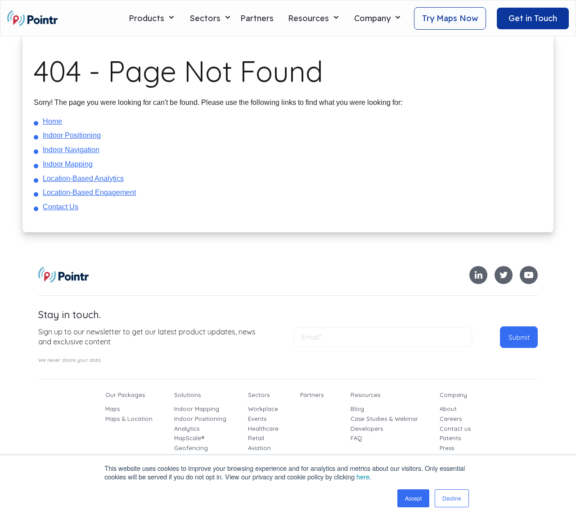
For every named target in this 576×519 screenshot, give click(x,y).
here (362, 476)
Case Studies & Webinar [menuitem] (384, 418)
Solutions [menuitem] (187, 394)
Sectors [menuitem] (259, 394)
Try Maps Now (450, 18)
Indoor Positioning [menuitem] (200, 418)
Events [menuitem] (257, 418)
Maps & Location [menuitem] (129, 418)
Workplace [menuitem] (263, 408)
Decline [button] (451, 498)
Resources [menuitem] (365, 394)
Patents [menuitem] (450, 438)
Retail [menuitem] (256, 438)
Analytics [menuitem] (186, 428)
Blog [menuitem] (357, 408)
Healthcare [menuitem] (263, 428)
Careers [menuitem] (451, 418)
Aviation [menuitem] (259, 447)
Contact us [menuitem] (455, 428)
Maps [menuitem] (112, 408)
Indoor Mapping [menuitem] (196, 408)
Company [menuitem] (453, 394)
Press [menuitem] (447, 447)
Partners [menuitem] (312, 394)
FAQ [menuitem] (356, 438)
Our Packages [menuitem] (125, 394)
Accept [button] (413, 498)
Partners (257, 18)
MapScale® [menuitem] (189, 438)
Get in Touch (532, 18)
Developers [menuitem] (367, 428)
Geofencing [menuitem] (191, 447)
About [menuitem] (448, 408)
